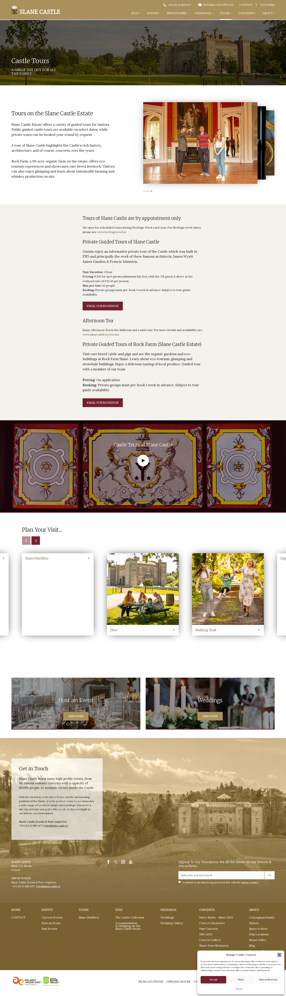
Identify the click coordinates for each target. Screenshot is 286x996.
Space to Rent (258, 929)
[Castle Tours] (35, 9)
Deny (241, 979)
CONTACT (18, 917)
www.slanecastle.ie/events (101, 334)
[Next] (35, 540)
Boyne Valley (257, 940)
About (268, 13)
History (254, 923)
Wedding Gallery (171, 923)
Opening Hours (178, 981)
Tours (224, 13)
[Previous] (26, 540)
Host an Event (51, 923)
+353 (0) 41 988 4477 (179, 4)
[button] (279, 954)
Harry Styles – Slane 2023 (216, 917)
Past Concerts (208, 929)
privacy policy (250, 882)
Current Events (52, 917)
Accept (213, 979)
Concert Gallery (210, 940)
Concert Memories (212, 923)
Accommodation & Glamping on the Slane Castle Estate (128, 926)
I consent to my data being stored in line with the (220, 882)
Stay (134, 13)
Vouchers (267, 5)
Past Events (49, 929)
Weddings (203, 13)
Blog (252, 945)
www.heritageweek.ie (112, 232)
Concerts (246, 13)
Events (152, 13)
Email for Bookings (103, 306)
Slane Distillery (89, 917)
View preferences (268, 979)
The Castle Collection (129, 917)
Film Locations (259, 934)
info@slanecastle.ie (217, 4)
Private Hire (176, 13)
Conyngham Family (262, 917)
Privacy (239, 988)
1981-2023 (205, 934)
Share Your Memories (213, 945)
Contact (245, 5)
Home (16, 910)
